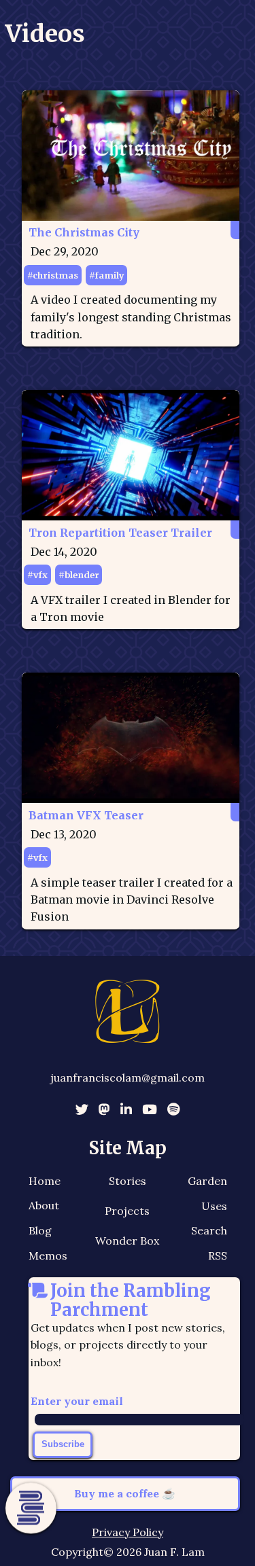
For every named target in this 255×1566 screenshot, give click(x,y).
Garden (207, 1181)
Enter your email (77, 1401)
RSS (217, 1255)
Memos (48, 1255)
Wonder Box (127, 1240)
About (44, 1205)
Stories (127, 1181)
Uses (214, 1206)
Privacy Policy (127, 1532)
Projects (127, 1210)
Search (209, 1230)
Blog (40, 1230)
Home (45, 1181)
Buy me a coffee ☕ (124, 1493)
